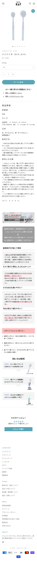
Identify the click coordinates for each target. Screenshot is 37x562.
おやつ (4, 465)
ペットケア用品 (7, 468)
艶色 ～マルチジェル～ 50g (14, 96)
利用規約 (5, 516)
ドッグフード (6, 452)
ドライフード (6, 455)
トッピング (5, 462)
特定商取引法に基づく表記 (10, 519)
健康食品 (5, 475)
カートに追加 (18, 82)
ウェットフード (7, 458)
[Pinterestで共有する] (15, 201)
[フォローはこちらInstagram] (3, 542)
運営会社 (5, 522)
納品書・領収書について (10, 492)
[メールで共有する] (18, 201)
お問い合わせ (6, 526)
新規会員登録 (6, 505)
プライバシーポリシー (9, 512)
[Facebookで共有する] (9, 201)
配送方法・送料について (10, 485)
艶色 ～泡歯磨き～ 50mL (13, 93)
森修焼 (4, 472)
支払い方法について (8, 489)
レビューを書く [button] (18, 429)
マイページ (5, 509)
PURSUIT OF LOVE (9, 51)
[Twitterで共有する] (12, 201)
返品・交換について (8, 495)
